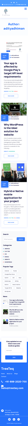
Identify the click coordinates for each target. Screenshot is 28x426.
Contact (3, 376)
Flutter (11, 91)
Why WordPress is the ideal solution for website (13, 129)
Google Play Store (10, 274)
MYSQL (17, 281)
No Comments (15, 57)
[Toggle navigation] (26, 8)
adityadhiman (15, 55)
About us (9, 373)
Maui (20, 277)
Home (3, 373)
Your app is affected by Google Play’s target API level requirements (13, 69)
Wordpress (7, 291)
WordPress (12, 151)
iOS (15, 218)
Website (6, 151)
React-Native (16, 284)
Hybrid (6, 277)
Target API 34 (8, 288)
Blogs (16, 373)
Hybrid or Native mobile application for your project (13, 196)
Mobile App (8, 281)
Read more (11, 96)
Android (6, 91)
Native (6, 284)
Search (21, 239)
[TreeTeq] (6, 12)
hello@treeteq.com (9, 4)
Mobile (16, 91)
